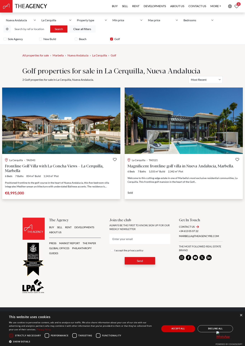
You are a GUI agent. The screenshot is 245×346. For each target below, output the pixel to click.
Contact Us (187, 226)
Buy (115, 6)
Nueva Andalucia (77, 55)
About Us (55, 232)
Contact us (197, 6)
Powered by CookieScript (229, 344)
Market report (69, 243)
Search (59, 29)
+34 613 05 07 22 (188, 231)
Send (140, 260)
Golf (117, 39)
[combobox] (206, 79)
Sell (125, 6)
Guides (53, 253)
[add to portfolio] (115, 159)
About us (177, 6)
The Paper (89, 243)
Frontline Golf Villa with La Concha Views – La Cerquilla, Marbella (54, 168)
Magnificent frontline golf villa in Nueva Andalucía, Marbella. (181, 165)
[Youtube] (195, 257)
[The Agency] (33, 229)
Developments (155, 6)
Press (52, 243)
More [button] (214, 6)
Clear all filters (82, 29)
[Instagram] (181, 257)
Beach (82, 39)
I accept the (128, 250)
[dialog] (122, 328)
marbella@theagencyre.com (199, 236)
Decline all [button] (215, 328)
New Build (49, 39)
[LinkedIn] (209, 257)
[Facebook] (188, 257)
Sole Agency (15, 39)
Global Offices (59, 248)
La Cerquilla (99, 55)
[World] (230, 6)
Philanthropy (82, 248)
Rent (135, 6)
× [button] (241, 315)
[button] (82, 341)
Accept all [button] (178, 328)
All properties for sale (35, 55)
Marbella (58, 55)
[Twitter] (202, 257)
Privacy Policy (44, 329)
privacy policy (135, 250)
